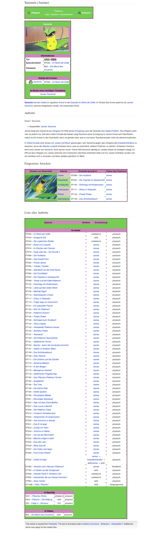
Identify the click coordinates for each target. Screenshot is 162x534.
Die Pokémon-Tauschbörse (46, 337)
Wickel (61, 194)
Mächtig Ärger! (40, 291)
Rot (59, 503)
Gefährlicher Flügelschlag (45, 373)
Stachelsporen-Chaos (43, 294)
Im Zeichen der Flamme (44, 248)
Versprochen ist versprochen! (47, 416)
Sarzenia (38, 81)
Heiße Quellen (40, 391)
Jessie (58, 142)
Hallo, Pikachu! (41, 484)
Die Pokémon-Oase (42, 409)
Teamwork (38, 334)
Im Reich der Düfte (60, 62)
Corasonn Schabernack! (44, 413)
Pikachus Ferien (39, 495)
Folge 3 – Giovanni (39, 503)
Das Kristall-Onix (41, 259)
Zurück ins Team (41, 427)
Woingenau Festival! (43, 370)
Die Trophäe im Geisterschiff (92, 180)
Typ (27, 59)
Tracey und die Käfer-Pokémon (47, 280)
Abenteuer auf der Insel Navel (47, 269)
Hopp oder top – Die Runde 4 (47, 251)
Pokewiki (53, 523)
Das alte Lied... (40, 441)
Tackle (61, 175)
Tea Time (38, 384)
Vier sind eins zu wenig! (44, 420)
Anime (62, 102)
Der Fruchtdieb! (40, 273)
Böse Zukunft (39, 445)
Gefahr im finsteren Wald (45, 348)
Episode (74, 102)
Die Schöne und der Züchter (46, 359)
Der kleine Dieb (41, 388)
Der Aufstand (85, 175)
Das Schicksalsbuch (88, 198)
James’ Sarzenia (47, 94)
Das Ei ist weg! (40, 424)
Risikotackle (63, 189)
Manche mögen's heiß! (44, 438)
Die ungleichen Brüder (44, 241)
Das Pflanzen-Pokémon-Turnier (47, 377)
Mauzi (67, 142)
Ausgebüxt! (39, 380)
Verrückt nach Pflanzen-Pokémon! (49, 466)
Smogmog (79, 130)
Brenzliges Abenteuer (43, 398)
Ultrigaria (56, 130)
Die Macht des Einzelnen (42, 514)
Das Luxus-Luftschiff (43, 406)
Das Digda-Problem (110, 130)
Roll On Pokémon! (42, 309)
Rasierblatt (62, 180)
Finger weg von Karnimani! (46, 302)
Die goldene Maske (42, 395)
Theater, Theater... (42, 266)
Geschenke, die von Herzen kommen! (50, 477)
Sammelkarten (66, 14)
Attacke (46, 146)
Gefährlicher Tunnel (42, 341)
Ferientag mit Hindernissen (91, 184)
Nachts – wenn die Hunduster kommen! (51, 345)
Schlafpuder (63, 184)
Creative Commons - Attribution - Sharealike (101, 523)
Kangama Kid (40, 237)
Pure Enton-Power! (42, 452)
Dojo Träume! (40, 355)
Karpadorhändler (95, 459)
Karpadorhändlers (126, 142)
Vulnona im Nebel (42, 431)
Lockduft (53, 146)
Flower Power (85, 194)
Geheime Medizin (41, 363)
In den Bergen (40, 366)
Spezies (54, 14)
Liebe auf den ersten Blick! (45, 287)
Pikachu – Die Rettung (42, 499)
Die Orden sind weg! (43, 449)
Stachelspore (64, 198)
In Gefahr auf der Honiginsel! (46, 470)
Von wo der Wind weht (44, 434)
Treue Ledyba (40, 323)
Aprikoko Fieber (41, 330)
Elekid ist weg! (33, 142)
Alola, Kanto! (39, 480)
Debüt (43, 102)
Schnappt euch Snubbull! (45, 319)
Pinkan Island (40, 262)
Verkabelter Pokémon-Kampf (46, 327)
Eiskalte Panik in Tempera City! (47, 473)
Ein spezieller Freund (43, 305)
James (109, 175)
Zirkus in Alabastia (87, 189)
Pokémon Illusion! (41, 312)
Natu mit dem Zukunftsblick (46, 402)
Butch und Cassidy (42, 244)
